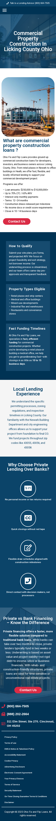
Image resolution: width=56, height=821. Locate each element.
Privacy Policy (10, 737)
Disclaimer (9, 802)
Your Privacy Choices (14, 779)
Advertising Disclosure (14, 767)
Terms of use (10, 743)
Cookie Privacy (11, 761)
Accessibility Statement (15, 755)
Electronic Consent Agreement (18, 773)
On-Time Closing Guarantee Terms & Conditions (25, 796)
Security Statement (12, 790)
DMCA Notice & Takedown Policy (19, 749)
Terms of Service (12, 784)
